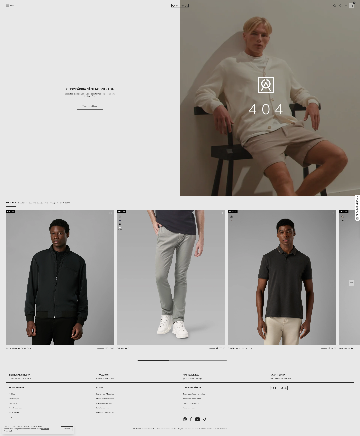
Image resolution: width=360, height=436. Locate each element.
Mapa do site (14, 413)
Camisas (22, 203)
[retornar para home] (180, 5)
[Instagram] (185, 419)
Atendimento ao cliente (105, 399)
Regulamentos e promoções (194, 394)
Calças (54, 203)
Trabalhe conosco (16, 408)
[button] (120, 217)
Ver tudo (11, 203)
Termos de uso (189, 408)
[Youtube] (197, 419)
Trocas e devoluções (191, 403)
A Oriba (12, 394)
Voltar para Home (90, 106)
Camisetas (65, 203)
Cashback (13, 403)
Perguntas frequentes (104, 413)
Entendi (67, 429)
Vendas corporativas (104, 403)
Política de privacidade (192, 399)
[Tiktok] (204, 419)
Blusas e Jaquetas (38, 203)
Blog (11, 417)
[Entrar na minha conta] (346, 5)
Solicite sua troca (102, 408)
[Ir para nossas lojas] (340, 5)
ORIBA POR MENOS (357, 207)
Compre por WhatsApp (105, 394)
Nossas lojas (14, 399)
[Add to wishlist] (111, 213)
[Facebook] (191, 419)
